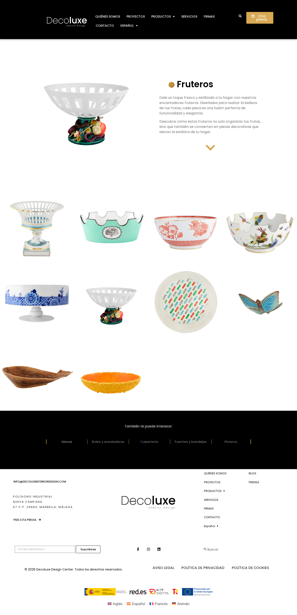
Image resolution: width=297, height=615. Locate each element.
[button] (240, 16)
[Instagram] (148, 549)
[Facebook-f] (138, 549)
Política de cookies (250, 567)
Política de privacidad (202, 567)
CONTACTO (105, 25)
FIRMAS (209, 16)
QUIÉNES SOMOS (107, 16)
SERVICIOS (189, 16)
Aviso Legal (163, 567)
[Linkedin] (159, 549)
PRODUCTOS (161, 16)
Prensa (254, 482)
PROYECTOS (136, 16)
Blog (252, 473)
